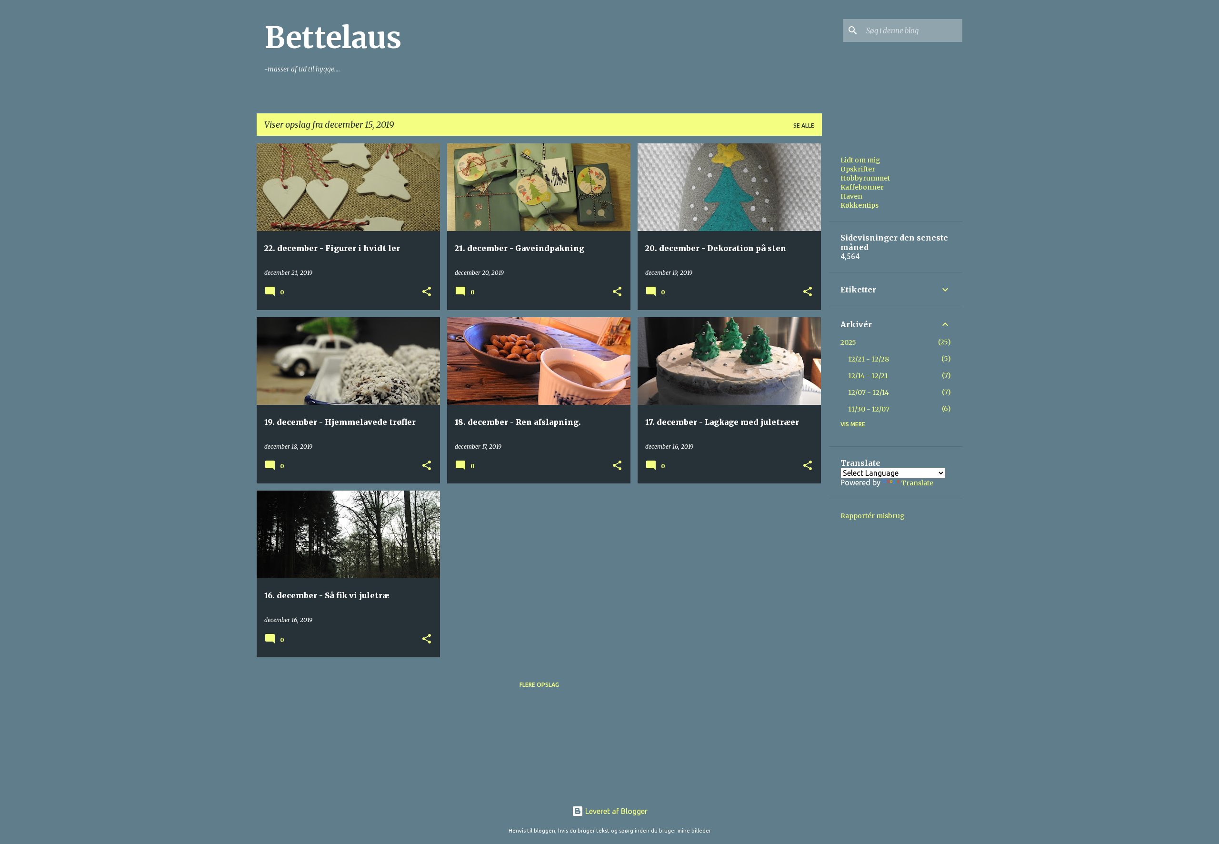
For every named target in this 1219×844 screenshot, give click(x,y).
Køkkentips (859, 205)
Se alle (803, 125)
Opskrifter (857, 169)
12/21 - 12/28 (868, 359)
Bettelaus (332, 37)
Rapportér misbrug (872, 516)
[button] (426, 292)
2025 (848, 342)
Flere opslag (539, 685)
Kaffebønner (862, 187)
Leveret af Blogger (615, 811)
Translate (917, 483)
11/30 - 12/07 (868, 409)
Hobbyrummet (865, 178)
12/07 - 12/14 (868, 392)
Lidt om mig (860, 160)
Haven (851, 196)
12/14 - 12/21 (868, 376)
